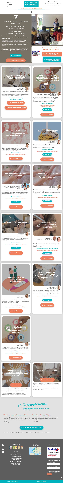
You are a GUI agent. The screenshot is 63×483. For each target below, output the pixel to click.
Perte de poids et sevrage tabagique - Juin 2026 (47, 131)
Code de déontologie (16, 456)
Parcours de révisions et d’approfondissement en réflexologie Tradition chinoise (16, 329)
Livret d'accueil (16, 452)
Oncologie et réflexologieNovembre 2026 (15, 174)
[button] (31, 12)
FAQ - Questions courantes (16, 454)
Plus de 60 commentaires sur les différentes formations (36, 409)
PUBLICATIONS (16, 444)
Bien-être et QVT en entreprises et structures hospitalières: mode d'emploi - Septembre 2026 (47, 275)
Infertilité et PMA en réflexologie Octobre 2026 (16, 279)
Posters (16, 451)
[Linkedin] (3, 449)
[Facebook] (3, 445)
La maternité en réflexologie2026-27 (15, 223)
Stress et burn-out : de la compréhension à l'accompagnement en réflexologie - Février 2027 (16, 132)
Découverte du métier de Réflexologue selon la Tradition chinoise (16, 77)
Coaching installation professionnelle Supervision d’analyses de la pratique (16, 372)
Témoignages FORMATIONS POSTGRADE (35, 405)
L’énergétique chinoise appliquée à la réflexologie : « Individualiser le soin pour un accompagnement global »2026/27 (47, 79)
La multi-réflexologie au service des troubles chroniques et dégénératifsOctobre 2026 (47, 225)
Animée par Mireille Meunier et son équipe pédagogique (46, 94)
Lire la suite (6, 422)
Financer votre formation (16, 461)
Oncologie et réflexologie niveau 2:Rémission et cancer (47, 175)
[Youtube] (3, 452)
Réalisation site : (41, 481)
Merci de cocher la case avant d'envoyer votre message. (53, 472)
